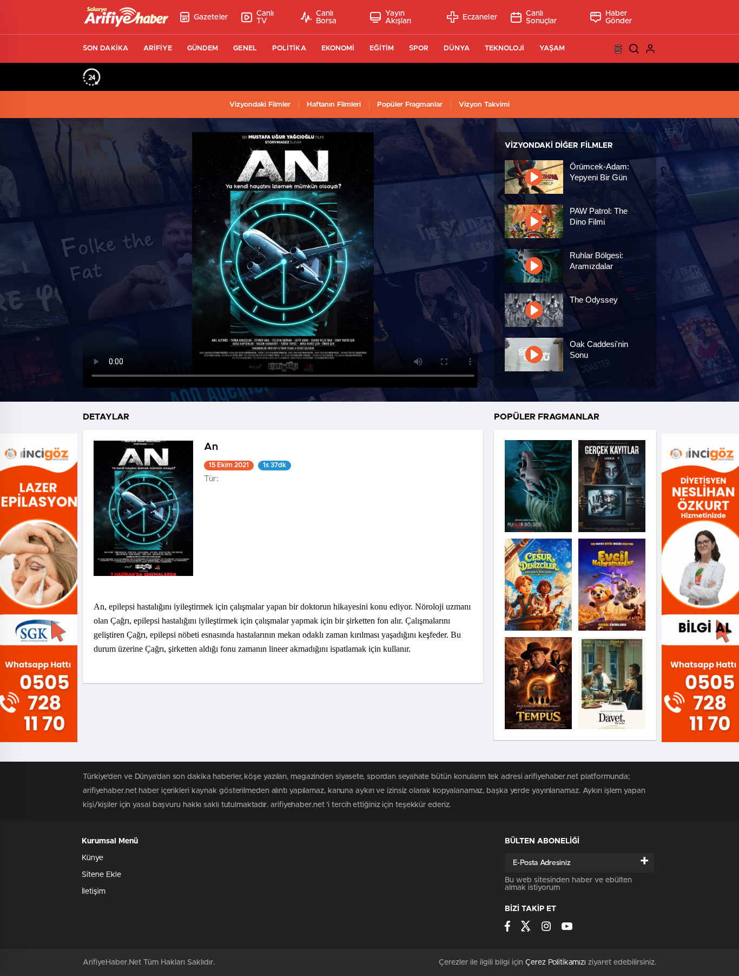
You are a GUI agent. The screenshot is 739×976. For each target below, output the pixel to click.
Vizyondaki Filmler (260, 104)
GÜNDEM (203, 48)
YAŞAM (552, 48)
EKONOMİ (338, 48)
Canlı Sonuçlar (541, 17)
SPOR (418, 48)
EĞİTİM (382, 48)
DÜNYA (457, 48)
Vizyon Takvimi (484, 104)
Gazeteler (211, 17)
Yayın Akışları (398, 17)
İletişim (93, 891)
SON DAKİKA (105, 48)
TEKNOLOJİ (504, 48)
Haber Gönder (618, 17)
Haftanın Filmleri (334, 104)
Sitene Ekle (101, 875)
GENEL (245, 48)
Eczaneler (480, 17)
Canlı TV (265, 17)
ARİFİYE (157, 48)
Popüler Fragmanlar (410, 104)
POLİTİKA (289, 48)
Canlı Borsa (326, 17)
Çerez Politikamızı (555, 962)
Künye (92, 858)
